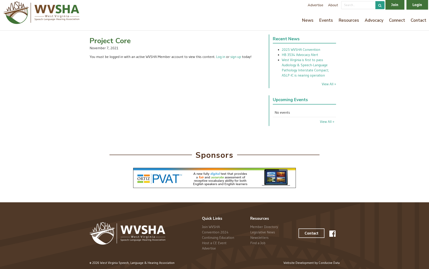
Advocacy (374, 20)
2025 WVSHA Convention (301, 49)
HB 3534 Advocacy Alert (300, 54)
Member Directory (264, 227)
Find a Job (257, 243)
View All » (329, 84)
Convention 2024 (215, 232)
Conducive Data (329, 263)
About (333, 5)
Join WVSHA (211, 227)
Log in (220, 56)
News (307, 20)
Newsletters (259, 237)
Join (394, 4)
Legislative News (262, 232)
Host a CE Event (214, 243)
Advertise (315, 5)
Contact (418, 20)
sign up (235, 56)
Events (326, 20)
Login (417, 4)
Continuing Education (218, 237)
